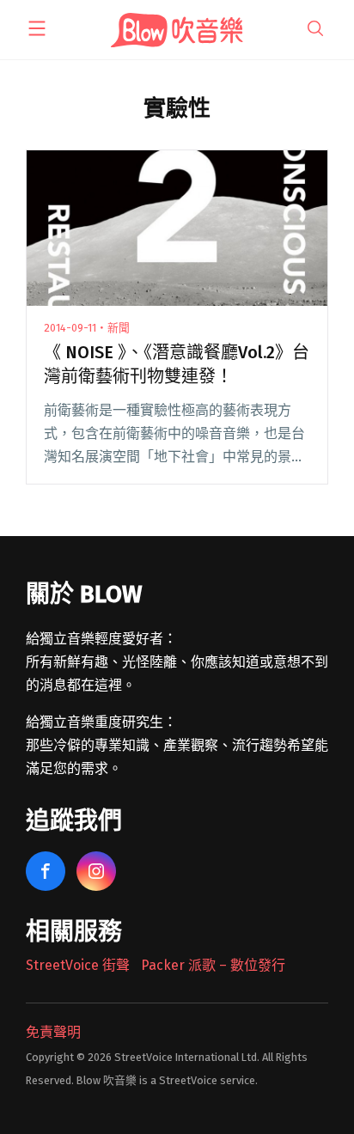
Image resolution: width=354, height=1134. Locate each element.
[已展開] (37, 28)
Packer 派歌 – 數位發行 (213, 965)
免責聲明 (53, 1032)
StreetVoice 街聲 (78, 965)
